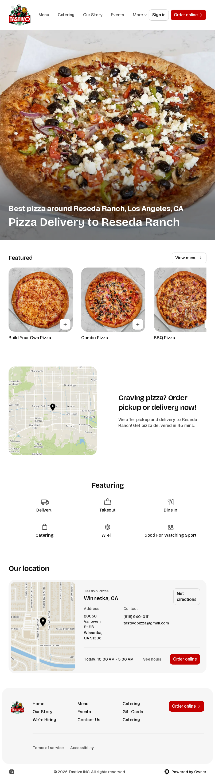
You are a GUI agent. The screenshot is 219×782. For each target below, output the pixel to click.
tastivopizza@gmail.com (146, 623)
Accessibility (82, 747)
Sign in (159, 15)
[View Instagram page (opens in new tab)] (12, 772)
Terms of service (48, 747)
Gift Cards (133, 712)
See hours (152, 659)
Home (38, 704)
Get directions (187, 596)
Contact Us (88, 720)
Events (84, 712)
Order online (185, 659)
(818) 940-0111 (136, 616)
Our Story (110, 15)
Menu (61, 15)
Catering (83, 15)
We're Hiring (44, 720)
